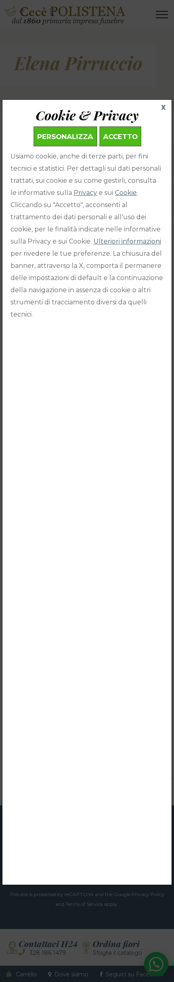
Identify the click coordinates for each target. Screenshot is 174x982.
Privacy (85, 193)
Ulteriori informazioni (127, 241)
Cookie (126, 193)
